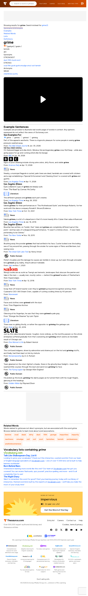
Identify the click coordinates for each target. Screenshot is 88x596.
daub (24, 435)
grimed (26, 137)
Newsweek (13, 294)
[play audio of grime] (5, 45)
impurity (75, 435)
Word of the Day (47, 495)
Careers (60, 520)
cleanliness (8, 74)
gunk (18, 65)
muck (14, 60)
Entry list (51, 520)
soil (33, 65)
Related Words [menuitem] (10, 33)
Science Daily (14, 165)
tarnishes (50, 439)
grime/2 (45, 25)
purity (15, 74)
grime (9, 137)
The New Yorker (14, 235)
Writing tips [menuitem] (73, 3)
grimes (17, 137)
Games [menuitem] (52, 3)
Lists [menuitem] (6, 36)
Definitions (8, 39)
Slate (10, 327)
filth (10, 60)
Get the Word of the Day (56, 510)
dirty (31, 435)
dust (6, 60)
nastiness (9, 439)
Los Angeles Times (16, 181)
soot (18, 60)
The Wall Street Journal (17, 146)
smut (29, 65)
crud (6, 65)
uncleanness (72, 439)
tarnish (38, 65)
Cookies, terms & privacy (72, 524)
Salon (10, 265)
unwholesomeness (13, 444)
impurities (64, 435)
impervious (49, 499)
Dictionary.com (82, 3)
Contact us (71, 520)
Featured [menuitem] (43, 3)
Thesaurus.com (5, 3)
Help (81, 520)
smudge (23, 65)
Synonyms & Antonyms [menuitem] (13, 28)
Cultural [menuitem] (61, 3)
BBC (10, 155)
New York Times (15, 211)
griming (35, 137)
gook (13, 65)
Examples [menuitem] (7, 31)
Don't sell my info (43, 579)
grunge (53, 435)
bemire (8, 435)
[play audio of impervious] (42, 504)
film (9, 65)
